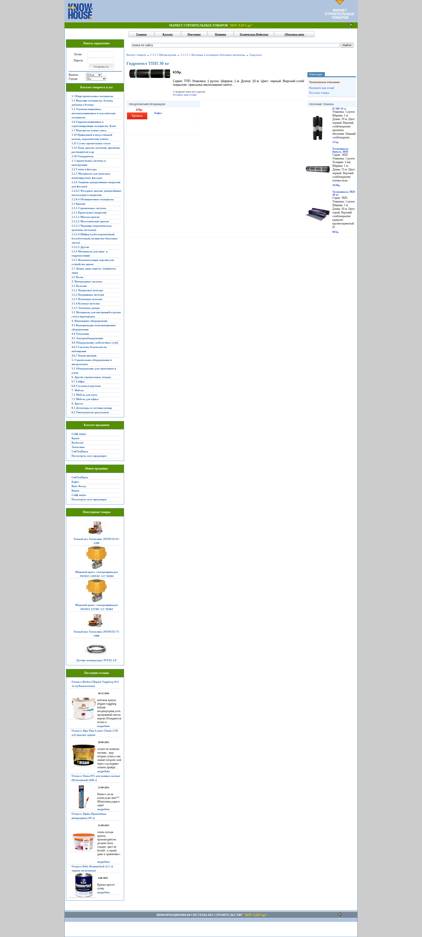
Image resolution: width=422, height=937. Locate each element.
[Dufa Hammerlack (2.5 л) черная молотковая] (82, 885)
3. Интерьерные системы (87, 281)
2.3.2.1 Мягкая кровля (85, 216)
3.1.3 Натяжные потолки (87, 299)
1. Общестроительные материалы (92, 96)
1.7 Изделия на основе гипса (89, 130)
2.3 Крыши (78, 203)
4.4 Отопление (80, 333)
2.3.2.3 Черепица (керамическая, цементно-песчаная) (92, 227)
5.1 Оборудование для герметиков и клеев (94, 370)
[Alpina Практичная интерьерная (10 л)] (82, 842)
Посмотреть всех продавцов (89, 455)
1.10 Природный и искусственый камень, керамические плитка (92, 136)
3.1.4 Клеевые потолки (86, 303)
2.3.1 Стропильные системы (89, 208)
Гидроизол (255, 54)
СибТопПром (80, 451)
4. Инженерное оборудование (89, 320)
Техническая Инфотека (254, 34)
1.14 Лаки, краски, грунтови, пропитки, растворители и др (96, 149)
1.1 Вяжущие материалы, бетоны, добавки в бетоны (92, 102)
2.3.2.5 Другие (80, 246)
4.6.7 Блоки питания (84, 355)
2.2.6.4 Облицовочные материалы (93, 199)
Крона (75, 438)
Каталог (168, 34)
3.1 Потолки (79, 285)
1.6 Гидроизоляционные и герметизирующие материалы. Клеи (94, 123)
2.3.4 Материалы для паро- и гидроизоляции (89, 253)
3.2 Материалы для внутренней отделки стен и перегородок (96, 314)
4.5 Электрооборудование (87, 338)
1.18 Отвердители (82, 156)
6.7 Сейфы (78, 381)
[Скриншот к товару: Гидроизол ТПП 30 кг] (149, 77)
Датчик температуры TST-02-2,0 (96, 660)
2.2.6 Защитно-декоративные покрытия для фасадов (96, 184)
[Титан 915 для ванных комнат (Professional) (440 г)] (82, 797)
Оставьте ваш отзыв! (185, 94)
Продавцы (194, 34)
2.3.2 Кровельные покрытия (89, 212)
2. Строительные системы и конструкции (89, 162)
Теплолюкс (78, 447)
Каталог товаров (136, 54)
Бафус (75, 481)
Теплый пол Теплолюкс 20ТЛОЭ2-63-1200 (97, 541)
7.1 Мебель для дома (84, 394)
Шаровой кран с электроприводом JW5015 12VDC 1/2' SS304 (96, 607)
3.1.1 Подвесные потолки (87, 290)
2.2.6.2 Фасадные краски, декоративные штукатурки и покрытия (96, 192)
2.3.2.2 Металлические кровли (90, 221)
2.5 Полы (77, 277)
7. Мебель (78, 390)
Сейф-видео (79, 433)
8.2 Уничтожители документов (90, 412)
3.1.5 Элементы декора (86, 307)
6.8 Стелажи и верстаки (86, 385)
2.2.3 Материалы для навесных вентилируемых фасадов (91, 175)
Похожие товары (319, 92)
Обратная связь (294, 34)
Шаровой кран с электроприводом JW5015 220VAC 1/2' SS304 (96, 574)
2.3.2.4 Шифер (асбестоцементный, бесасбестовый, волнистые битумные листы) (95, 238)
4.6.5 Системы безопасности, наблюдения (89, 349)
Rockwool (77, 442)
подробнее (103, 726)
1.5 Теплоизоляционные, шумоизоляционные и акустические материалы (94, 113)
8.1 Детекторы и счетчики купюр (92, 407)
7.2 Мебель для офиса (85, 399)
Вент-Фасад (79, 486)
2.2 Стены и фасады (84, 169)
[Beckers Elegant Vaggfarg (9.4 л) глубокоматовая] (82, 708)
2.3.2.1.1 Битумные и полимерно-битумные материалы (212, 54)
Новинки (220, 34)
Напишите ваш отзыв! (322, 87)
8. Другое (77, 403)
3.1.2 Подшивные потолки (88, 294)
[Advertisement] (208, 11)
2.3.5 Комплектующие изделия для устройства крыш (93, 262)
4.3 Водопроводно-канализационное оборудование (94, 327)
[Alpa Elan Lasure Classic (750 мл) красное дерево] (82, 755)
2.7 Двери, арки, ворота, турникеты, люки (94, 270)
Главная (141, 34)
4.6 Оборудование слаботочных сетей (95, 342)
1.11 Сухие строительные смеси (91, 143)
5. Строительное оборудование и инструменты (92, 362)
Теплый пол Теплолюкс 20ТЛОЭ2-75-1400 (97, 633)
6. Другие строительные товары (91, 377)
